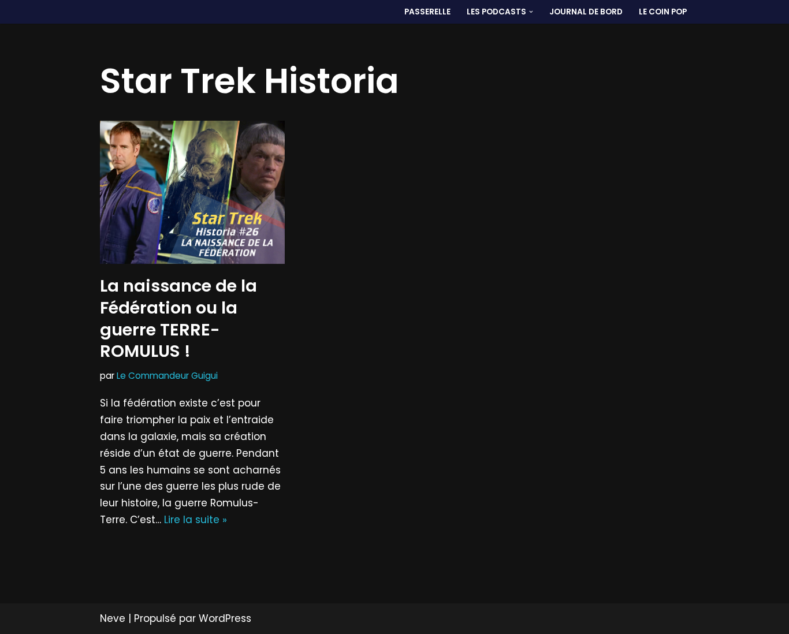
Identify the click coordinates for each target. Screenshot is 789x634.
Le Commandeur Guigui (167, 376)
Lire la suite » (195, 520)
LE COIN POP (663, 11)
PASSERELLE (427, 11)
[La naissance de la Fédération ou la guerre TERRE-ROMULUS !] (192, 192)
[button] (531, 12)
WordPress (225, 618)
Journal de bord (586, 11)
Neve (112, 618)
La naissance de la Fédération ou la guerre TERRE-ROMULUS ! (178, 318)
